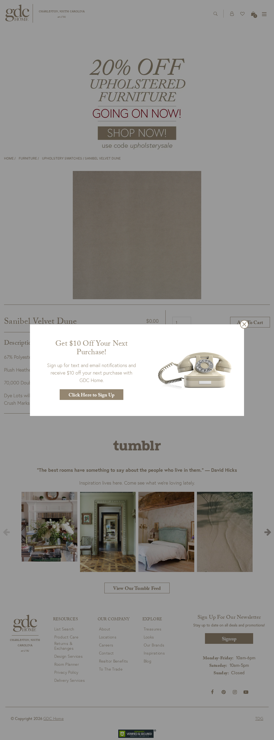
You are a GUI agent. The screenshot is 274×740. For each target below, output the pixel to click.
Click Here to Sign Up (91, 396)
